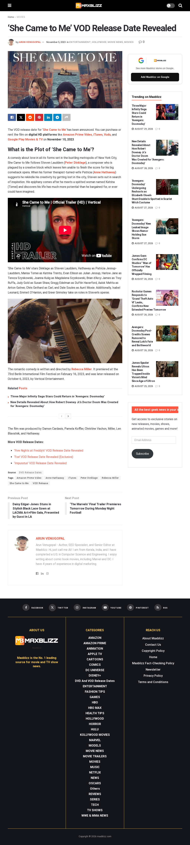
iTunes (98, 134)
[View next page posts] (68, 416)
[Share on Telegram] (57, 117)
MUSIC (95, 767)
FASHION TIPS (95, 691)
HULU (95, 729)
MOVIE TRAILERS (95, 756)
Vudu (107, 134)
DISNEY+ (95, 675)
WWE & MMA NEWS (94, 815)
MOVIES (21, 17)
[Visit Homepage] (89, 5)
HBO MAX (94, 708)
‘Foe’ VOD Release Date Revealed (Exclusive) (43, 457)
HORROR (95, 724)
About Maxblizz (153, 638)
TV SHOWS (95, 810)
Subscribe (142, 453)
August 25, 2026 (143, 386)
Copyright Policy (153, 651)
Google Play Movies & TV (25, 139)
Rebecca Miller (81, 369)
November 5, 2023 (56, 42)
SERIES (95, 799)
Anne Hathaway (55, 478)
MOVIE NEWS (115, 42)
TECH (95, 805)
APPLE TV (95, 654)
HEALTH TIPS (95, 713)
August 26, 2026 (143, 279)
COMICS (95, 664)
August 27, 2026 (143, 207)
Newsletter (153, 669)
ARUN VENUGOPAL (30, 42)
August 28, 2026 (143, 168)
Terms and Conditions (153, 682)
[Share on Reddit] (30, 117)
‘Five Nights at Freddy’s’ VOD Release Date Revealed (48, 450)
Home (11, 17)
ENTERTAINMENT (80, 42)
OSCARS (95, 783)
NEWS (95, 778)
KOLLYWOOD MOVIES (95, 735)
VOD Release (40, 483)
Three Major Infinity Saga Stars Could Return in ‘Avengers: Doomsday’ (57, 396)
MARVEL (95, 740)
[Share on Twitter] (21, 117)
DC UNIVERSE (95, 670)
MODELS (95, 745)
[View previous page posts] (61, 416)
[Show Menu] (9, 5)
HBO (95, 702)
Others (95, 788)
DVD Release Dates (30, 472)
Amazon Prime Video (77, 134)
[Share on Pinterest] (39, 117)
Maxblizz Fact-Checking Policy (153, 663)
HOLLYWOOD (99, 42)
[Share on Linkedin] (48, 117)
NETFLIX (95, 772)
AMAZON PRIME (94, 643)
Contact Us (153, 644)
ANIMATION (95, 648)
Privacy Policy (153, 675)
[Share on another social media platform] (66, 117)
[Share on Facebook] (12, 117)
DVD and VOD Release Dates (95, 681)
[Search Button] (180, 5)
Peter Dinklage (89, 478)
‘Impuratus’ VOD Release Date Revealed (40, 463)
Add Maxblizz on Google (155, 77)
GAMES (95, 697)
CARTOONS (95, 659)
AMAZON (94, 638)
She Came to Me (54, 130)
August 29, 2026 (143, 129)
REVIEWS (95, 794)
